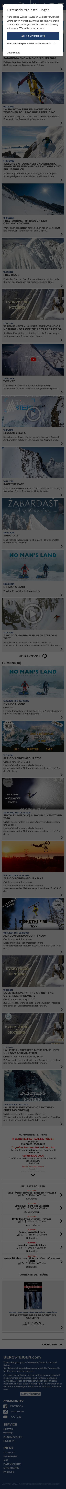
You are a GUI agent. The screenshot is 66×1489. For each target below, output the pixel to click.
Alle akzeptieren (33, 36)
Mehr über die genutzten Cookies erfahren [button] (29, 43)
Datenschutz (13, 52)
